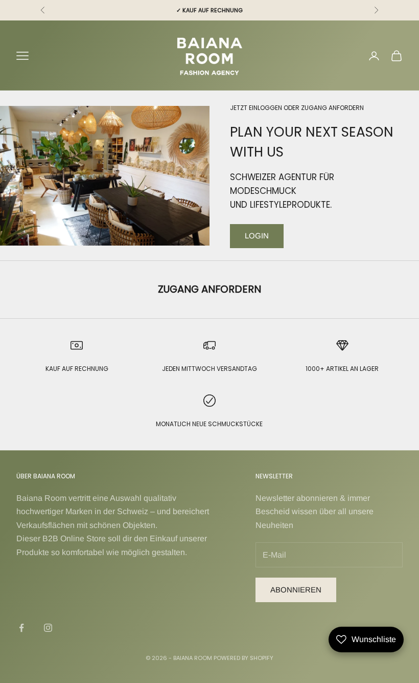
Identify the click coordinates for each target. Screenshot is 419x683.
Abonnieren (295, 589)
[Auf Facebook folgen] (21, 628)
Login (257, 235)
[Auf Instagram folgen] (48, 628)
